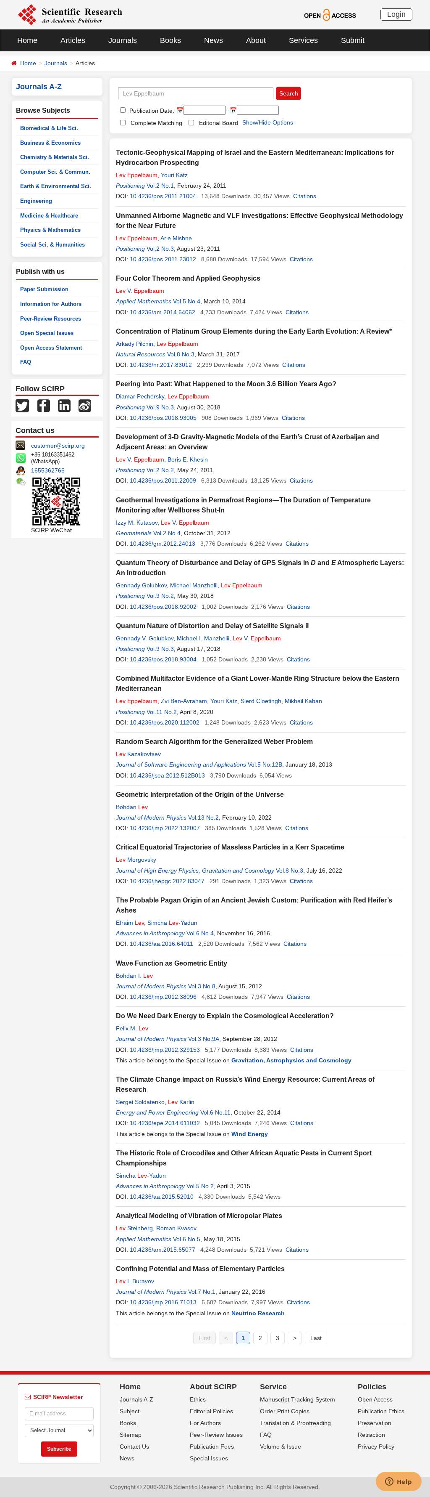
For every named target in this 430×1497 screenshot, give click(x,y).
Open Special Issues (46, 333)
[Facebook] (43, 405)
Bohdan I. (134, 975)
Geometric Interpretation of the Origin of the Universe (200, 794)
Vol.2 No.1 (160, 185)
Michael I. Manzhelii (203, 638)
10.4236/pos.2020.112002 (164, 722)
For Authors (205, 1423)
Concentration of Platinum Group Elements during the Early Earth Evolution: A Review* (254, 331)
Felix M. (132, 1028)
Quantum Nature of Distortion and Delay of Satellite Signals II (212, 625)
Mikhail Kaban (303, 701)
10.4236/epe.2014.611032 (165, 1123)
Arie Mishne (176, 238)
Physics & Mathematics (50, 230)
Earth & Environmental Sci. (55, 186)
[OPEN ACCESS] (330, 14)
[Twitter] (22, 405)
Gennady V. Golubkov (144, 638)
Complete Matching (156, 122)
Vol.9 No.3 (160, 407)
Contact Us (134, 1446)
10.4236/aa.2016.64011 (161, 943)
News (213, 40)
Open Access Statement (51, 348)
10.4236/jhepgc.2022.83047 (167, 881)
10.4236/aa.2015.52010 (162, 1196)
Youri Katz (174, 175)
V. (140, 290)
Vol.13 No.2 (203, 817)
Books (170, 40)
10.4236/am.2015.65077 (162, 1249)
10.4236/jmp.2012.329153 (165, 1049)
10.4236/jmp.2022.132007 (165, 828)
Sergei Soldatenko (140, 1102)
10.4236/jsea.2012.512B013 (167, 775)
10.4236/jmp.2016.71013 (163, 1302)
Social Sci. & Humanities (52, 245)
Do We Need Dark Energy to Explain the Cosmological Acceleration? (225, 1015)
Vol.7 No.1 (201, 1291)
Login (396, 14)
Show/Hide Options (267, 122)
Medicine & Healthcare (49, 215)
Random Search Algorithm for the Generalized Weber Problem (214, 741)
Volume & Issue (280, 1446)
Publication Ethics (381, 1411)
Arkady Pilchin (134, 343)
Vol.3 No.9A (203, 1038)
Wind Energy (249, 1134)
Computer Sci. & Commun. (55, 172)
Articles (72, 40)
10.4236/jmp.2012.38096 (163, 996)
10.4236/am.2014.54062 (162, 312)
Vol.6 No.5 (186, 1239)
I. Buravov (135, 1281)
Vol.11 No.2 (162, 712)
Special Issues (209, 1458)
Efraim (130, 922)
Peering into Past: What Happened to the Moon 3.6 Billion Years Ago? (226, 384)
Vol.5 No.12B (265, 764)
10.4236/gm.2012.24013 (162, 543)
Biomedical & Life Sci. (49, 128)
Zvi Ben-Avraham (184, 701)
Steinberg (134, 1228)
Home (27, 40)
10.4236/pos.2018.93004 (163, 659)
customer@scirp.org (58, 445)
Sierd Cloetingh (261, 701)
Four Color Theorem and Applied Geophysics (188, 278)
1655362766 (48, 470)
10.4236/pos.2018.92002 (163, 606)
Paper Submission (44, 289)
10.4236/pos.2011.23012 (163, 259)
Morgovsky (136, 859)
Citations (304, 196)
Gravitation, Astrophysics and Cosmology (291, 1060)
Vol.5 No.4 (186, 301)
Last (316, 1338)
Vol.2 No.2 (160, 470)
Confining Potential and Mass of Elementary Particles (200, 1268)
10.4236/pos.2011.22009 (163, 480)
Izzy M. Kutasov (136, 522)
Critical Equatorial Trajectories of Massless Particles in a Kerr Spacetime (230, 847)
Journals (122, 40)
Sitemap (131, 1434)
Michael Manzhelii (194, 585)
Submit (352, 40)
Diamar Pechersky (140, 396)
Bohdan (132, 807)
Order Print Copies (284, 1411)
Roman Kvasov (176, 1228)
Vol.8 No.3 (180, 354)
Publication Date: (151, 110)
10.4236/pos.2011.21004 (163, 196)
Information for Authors (50, 304)
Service (273, 1387)
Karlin (181, 1102)
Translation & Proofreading (295, 1423)
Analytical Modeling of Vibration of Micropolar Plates (199, 1215)
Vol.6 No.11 (215, 1112)
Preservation (374, 1423)
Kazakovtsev (138, 754)
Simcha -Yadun (172, 922)
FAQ (25, 362)
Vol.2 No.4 (167, 533)
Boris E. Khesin (188, 459)
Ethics (198, 1399)
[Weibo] (85, 405)
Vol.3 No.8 (201, 986)
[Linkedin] (64, 405)
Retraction (371, 1434)
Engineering (36, 201)
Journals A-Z (136, 1399)
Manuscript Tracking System (297, 1399)
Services (303, 40)
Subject (129, 1411)
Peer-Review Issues (216, 1434)
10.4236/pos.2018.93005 (163, 417)
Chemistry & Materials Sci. (54, 157)
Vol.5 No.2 (200, 1186)
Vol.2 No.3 (160, 248)
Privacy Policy (376, 1446)
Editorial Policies (211, 1411)
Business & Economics (50, 143)
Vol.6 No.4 (200, 933)
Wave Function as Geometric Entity (171, 963)
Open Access (375, 1399)
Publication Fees (212, 1446)
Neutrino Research (258, 1313)
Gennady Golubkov (141, 585)
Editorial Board (218, 122)
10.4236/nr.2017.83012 (161, 364)
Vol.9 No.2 (160, 595)
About (256, 40)
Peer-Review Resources (50, 319)
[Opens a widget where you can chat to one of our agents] (398, 1482)
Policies (372, 1387)
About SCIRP (213, 1387)
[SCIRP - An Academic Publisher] (70, 14)
